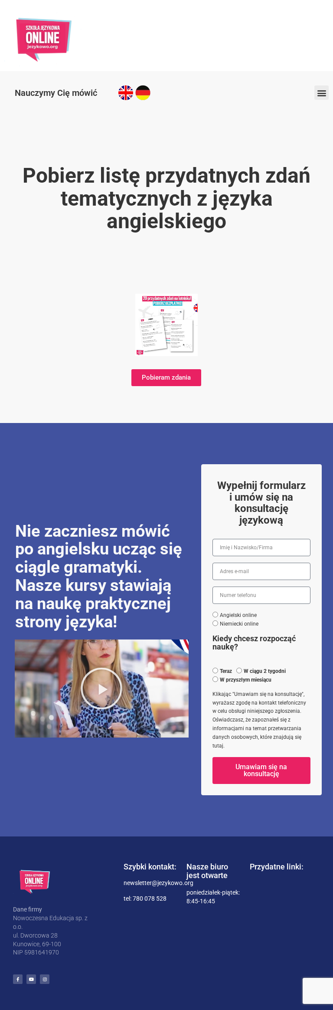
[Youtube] (31, 979)
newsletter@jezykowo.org (158, 882)
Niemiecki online (239, 624)
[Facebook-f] (18, 979)
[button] (321, 92)
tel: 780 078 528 (145, 898)
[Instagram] (44, 979)
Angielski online (238, 615)
